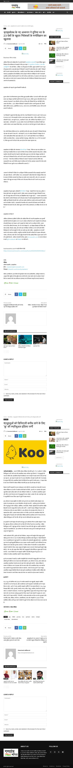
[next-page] (7, 352)
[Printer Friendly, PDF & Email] (11, 283)
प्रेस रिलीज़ (49, 12)
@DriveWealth (11, 239)
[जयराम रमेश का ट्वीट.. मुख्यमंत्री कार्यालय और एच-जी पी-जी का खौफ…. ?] (52, 49)
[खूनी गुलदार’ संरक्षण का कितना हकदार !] (10, 339)
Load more (59, 66)
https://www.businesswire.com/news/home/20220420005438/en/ (24, 251)
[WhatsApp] (24, 48)
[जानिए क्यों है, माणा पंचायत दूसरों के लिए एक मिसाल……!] (52, 61)
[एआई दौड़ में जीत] (40, 339)
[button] (67, 12)
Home (5, 26)
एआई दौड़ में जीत (36, 346)
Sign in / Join (6, 1)
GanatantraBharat (12, 43)
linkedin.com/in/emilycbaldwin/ (18, 269)
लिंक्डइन (19, 239)
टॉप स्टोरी (8, 12)
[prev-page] (5, 352)
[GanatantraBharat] (5, 44)
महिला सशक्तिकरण (21, 12)
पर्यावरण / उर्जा (37, 12)
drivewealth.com (33, 237)
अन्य (53, 12)
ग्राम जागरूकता (29, 12)
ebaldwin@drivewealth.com (15, 267)
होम (5, 12)
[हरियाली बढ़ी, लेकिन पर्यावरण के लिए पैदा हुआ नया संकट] (52, 55)
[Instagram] (54, 752)
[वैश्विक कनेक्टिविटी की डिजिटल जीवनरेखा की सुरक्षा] (25, 339)
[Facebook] (16, 48)
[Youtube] (62, 752)
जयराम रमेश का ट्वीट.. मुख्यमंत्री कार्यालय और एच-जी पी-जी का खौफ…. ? (62, 49)
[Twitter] (20, 48)
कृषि (43, 12)
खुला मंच (13, 12)
